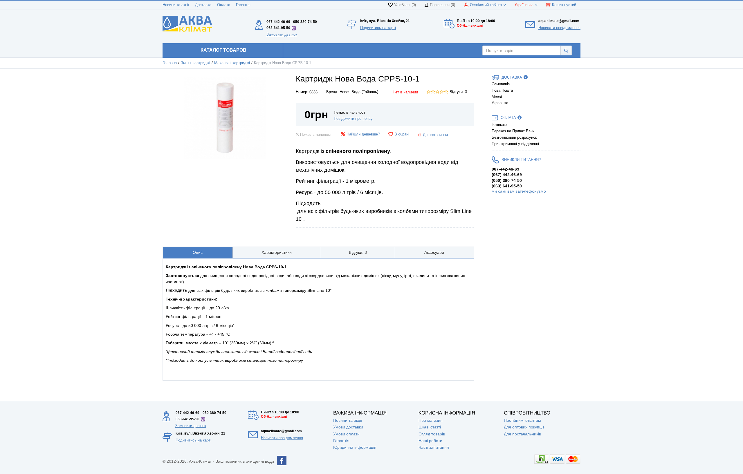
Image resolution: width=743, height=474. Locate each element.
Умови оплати (346, 434)
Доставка (203, 5)
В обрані (401, 134)
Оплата (223, 5)
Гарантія (243, 5)
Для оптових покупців (524, 427)
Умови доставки (348, 427)
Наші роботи (430, 440)
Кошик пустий (564, 5)
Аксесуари (434, 252)
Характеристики (277, 252)
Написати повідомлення (559, 28)
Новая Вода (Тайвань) (359, 92)
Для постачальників (522, 434)
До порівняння (435, 135)
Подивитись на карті (378, 28)
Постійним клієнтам (522, 420)
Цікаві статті (430, 427)
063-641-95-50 (278, 28)
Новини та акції (176, 5)
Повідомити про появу (353, 119)
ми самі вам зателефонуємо (519, 191)
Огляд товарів (432, 434)
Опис (198, 252)
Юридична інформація (354, 447)
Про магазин (431, 420)
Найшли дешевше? (363, 134)
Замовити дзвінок (281, 34)
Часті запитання (434, 447)
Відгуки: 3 (458, 92)
